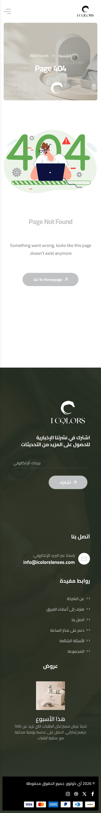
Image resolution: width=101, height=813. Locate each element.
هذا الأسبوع (50, 718)
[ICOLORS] (85, 11)
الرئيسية (65, 55)
